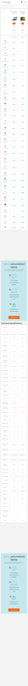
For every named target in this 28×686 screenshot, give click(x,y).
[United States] (21, 2)
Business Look (5, 193)
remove (14, 32)
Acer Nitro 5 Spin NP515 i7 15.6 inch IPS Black (14, 12)
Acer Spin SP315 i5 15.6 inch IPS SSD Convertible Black (23, 12)
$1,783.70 (14, 30)
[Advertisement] (14, 245)
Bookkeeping (5, 86)
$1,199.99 (22, 30)
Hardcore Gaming (5, 49)
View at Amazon (14, 23)
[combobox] (14, 7)
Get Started (14, 317)
